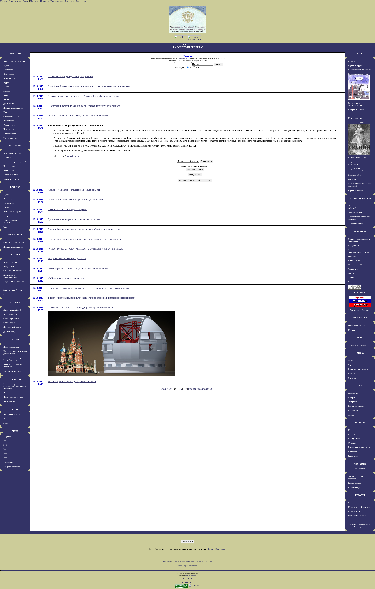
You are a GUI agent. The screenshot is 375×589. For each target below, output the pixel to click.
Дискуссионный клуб (12, 310)
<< (160, 389)
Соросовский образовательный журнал (358, 251)
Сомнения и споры (11, 116)
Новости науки (354, 511)
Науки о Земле (354, 260)
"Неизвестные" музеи (12, 211)
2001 (5, 449)
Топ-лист (69, 1)
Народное (352, 373)
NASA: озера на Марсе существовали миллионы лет (74, 190)
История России (10, 262)
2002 (5, 445)
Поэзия (6, 99)
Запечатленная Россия (12, 290)
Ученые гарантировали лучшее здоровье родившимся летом (78, 115)
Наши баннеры (354, 487)
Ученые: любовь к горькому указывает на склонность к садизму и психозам (85, 248)
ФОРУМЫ (15, 302)
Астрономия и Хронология (14, 281)
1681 (164, 389)
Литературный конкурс (13, 393)
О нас (26, 1)
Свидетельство (183, 58)
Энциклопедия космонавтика (354, 163)
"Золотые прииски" (11, 174)
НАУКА (360, 53)
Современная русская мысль (15, 242)
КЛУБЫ (15, 339)
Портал (3, 1)
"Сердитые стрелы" (11, 179)
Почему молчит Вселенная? (359, 70)
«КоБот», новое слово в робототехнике (67, 278)
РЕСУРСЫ (360, 422)
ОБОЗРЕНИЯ (15, 146)
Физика (351, 273)
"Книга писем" (9, 166)
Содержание (15, 1)
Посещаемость (354, 439)
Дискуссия (80, 1)
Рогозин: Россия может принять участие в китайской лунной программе (84, 229)
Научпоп (351, 330)
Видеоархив (8, 227)
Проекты (352, 434)
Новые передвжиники (12, 199)
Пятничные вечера (11, 347)
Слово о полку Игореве (12, 271)
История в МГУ (9, 266)
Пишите (34, 1)
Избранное (352, 451)
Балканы (6, 91)
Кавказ (6, 87)
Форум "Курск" (9, 323)
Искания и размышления (13, 108)
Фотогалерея (8, 203)
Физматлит (352, 179)
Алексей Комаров (190, 575)
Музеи (351, 360)
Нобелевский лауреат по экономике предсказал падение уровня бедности (84, 106)
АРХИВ (15, 431)
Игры (350, 365)
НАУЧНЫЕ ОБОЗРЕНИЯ (360, 198)
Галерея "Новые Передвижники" (188, 565)
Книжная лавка (9, 133)
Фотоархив (8, 462)
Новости (44, 1)
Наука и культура (355, 118)
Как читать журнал (356, 406)
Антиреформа (354, 245)
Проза (5, 95)
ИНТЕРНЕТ (359, 469)
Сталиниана (8, 295)
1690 (210, 389)
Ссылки (193, 561)
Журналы (352, 443)
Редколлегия (353, 393)
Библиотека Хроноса (356, 325)
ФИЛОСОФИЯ (15, 235)
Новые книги (8, 121)
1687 (195, 389)
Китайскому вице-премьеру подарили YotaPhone (72, 381)
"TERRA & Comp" (355, 212)
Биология (352, 256)
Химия (351, 277)
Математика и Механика (358, 265)
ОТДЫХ (360, 353)
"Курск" (6, 82)
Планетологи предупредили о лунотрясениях (70, 76)
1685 (185, 389)
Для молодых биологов (360, 310)
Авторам (351, 397)
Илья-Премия (9, 402)
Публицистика (9, 78)
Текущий (7, 436)
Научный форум (10, 314)
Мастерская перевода (12, 371)
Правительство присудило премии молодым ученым (74, 219)
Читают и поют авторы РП (359, 345)
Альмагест (7, 286)
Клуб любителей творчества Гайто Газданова (15, 359)
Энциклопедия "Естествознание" (355, 169)
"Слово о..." (8, 157)
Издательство (9, 129)
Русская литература (356, 282)
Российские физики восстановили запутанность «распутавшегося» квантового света (90, 86)
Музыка (6, 207)
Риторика (7, 216)
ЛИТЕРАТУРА (15, 53)
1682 (169, 389)
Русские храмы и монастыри (10, 221)
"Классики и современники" (14, 153)
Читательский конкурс (13, 397)
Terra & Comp (72, 156)
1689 (205, 389)
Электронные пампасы (12, 414)
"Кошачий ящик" (10, 170)
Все (349, 503)
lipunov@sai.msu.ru (217, 549)
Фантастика (8, 419)
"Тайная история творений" (14, 162)
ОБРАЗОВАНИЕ (360, 231)
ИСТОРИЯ (15, 254)
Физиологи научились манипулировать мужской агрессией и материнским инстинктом (91, 298)
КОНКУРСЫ (15, 379)
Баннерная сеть (354, 483)
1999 (5, 458)
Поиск (350, 430)
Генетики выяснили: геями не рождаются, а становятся (75, 199)
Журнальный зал (10, 138)
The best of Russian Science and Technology (359, 525)
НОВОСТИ (360, 495)
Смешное (352, 378)
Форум (6, 423)
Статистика (200, 561)
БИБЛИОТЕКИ (360, 318)
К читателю (8, 70)
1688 (200, 389)
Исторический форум (12, 327)
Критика (6, 112)
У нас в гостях (9, 125)
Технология (353, 269)
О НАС (360, 385)
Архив (188, 561)
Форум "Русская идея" (12, 318)
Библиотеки (353, 456)
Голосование (57, 1)
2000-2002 (360, 122)
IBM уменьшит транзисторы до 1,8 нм (67, 258)
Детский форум (9, 332)
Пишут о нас (353, 410)
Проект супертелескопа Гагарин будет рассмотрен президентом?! (80, 307)
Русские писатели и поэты (359, 447)
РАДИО (360, 338)
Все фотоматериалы (11, 466)
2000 (5, 453)
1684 (180, 389)
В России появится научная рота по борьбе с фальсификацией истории (83, 96)
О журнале (352, 402)
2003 (5, 441)
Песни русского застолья (358, 369)
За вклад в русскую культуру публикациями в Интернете (14, 386)
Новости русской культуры (14, 61)
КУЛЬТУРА (15, 187)
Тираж (351, 415)
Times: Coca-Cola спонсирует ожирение (67, 209)
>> (215, 389)
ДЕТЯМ (15, 409)
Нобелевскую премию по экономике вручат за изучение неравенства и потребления (90, 288)
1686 (190, 389)
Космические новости (357, 157)
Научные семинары (356, 190)
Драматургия (8, 104)
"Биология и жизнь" (356, 224)
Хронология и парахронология (10, 276)
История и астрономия (357, 109)
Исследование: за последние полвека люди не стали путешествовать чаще (85, 239)
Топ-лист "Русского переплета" (356, 477)
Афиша (6, 65)
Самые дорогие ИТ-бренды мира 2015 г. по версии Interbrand (78, 268)
